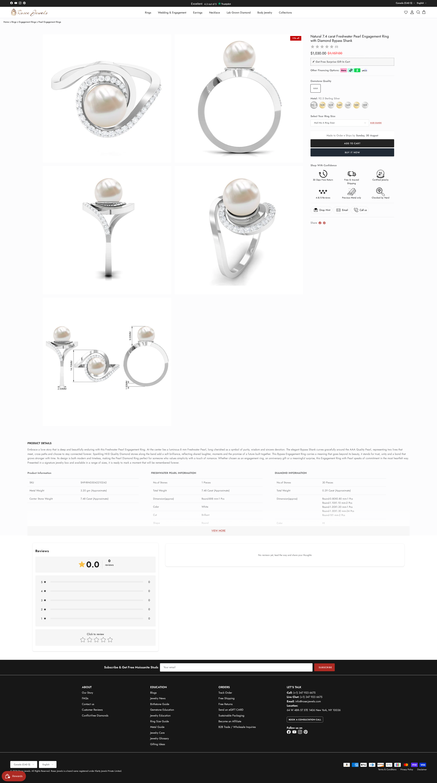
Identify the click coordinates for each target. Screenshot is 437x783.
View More (218, 531)
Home (6, 22)
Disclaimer (422, 769)
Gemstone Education (162, 710)
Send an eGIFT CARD (230, 710)
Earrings (197, 13)
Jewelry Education (160, 715)
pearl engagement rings (49, 22)
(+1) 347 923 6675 (304, 693)
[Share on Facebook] (320, 223)
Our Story (87, 693)
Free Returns (225, 704)
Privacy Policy (406, 769)
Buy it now (352, 152)
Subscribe (325, 667)
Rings (148, 13)
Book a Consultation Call (305, 719)
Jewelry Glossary (159, 738)
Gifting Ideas (157, 744)
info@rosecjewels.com (308, 701)
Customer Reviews (92, 710)
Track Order (225, 693)
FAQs (85, 698)
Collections (285, 13)
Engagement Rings (27, 22)
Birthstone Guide (159, 704)
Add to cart (352, 143)
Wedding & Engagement (172, 13)
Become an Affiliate (229, 721)
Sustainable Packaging (231, 715)
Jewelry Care (157, 733)
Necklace (214, 13)
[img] (322, 47)
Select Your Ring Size (323, 116)
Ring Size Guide (159, 721)
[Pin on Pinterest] (324, 223)
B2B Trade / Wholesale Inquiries (237, 727)
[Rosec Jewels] (29, 12)
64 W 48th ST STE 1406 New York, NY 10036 (314, 710)
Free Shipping (226, 698)
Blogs (153, 693)
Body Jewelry (264, 13)
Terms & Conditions (387, 769)
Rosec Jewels (24, 771)
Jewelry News (157, 698)
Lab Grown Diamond (239, 13)
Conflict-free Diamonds (95, 715)
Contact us (88, 704)
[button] (406, 12)
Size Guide (376, 122)
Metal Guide (157, 727)
